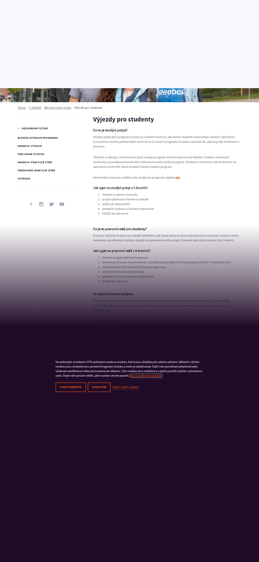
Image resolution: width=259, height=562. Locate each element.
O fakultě (35, 107)
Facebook (31, 204)
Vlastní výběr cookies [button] (125, 387)
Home (22, 107)
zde (177, 177)
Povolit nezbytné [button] (71, 387)
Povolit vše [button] (99, 387)
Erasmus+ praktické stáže (35, 162)
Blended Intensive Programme (38, 138)
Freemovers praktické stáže (36, 170)
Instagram (41, 204)
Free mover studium (31, 154)
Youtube (61, 204)
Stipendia (24, 178)
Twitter (51, 204)
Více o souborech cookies (146, 376)
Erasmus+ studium (30, 146)
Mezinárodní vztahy (57, 107)
